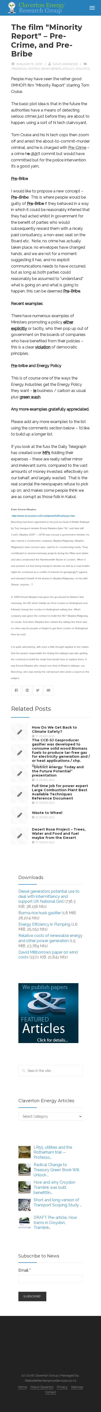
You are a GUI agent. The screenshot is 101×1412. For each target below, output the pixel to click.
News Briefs (51, 68)
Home (22, 1387)
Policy (68, 68)
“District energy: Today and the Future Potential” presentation (58, 771)
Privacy (62, 1387)
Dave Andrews (65, 64)
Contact (50, 1392)
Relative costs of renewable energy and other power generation (50, 938)
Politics (82, 68)
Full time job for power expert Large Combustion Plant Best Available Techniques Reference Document (60, 792)
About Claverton (42, 1387)
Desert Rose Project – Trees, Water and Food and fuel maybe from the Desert (59, 833)
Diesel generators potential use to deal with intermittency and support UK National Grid (48, 896)
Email (24, 1270)
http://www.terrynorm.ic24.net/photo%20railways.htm (43, 515)
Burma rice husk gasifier (39, 913)
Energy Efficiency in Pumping (44, 924)
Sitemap (77, 1387)
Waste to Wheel (47, 813)
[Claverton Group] (35, 7)
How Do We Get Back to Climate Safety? (54, 729)
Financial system (26, 68)
